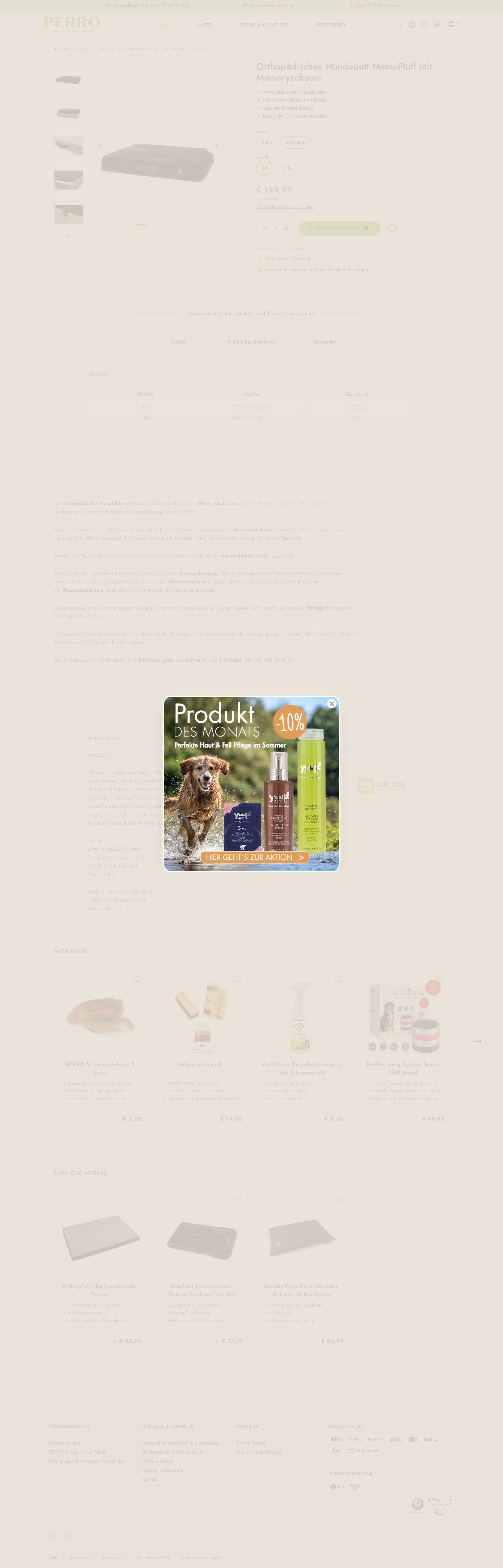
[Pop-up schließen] (331, 703)
